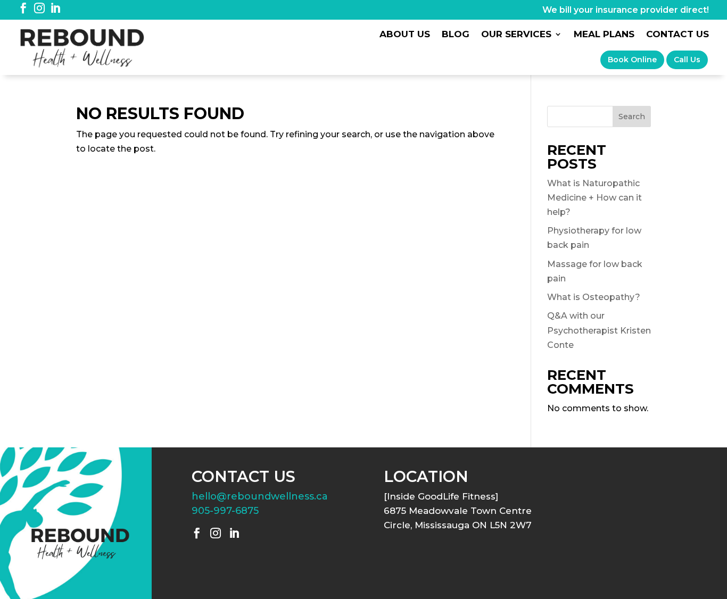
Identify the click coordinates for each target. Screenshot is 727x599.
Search (631, 116)
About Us (404, 34)
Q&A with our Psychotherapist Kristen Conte (599, 330)
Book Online (632, 59)
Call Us (687, 59)
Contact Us (677, 34)
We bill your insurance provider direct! (625, 10)
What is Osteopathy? (593, 297)
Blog (455, 34)
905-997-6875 (225, 511)
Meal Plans (604, 34)
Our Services (516, 34)
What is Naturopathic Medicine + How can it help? (594, 197)
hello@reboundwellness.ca (260, 496)
